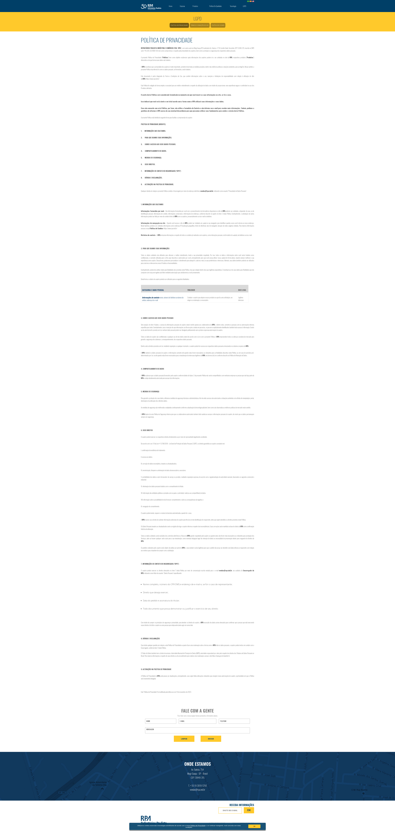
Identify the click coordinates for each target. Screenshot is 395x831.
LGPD (244, 6)
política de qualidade (215, 6)
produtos (195, 6)
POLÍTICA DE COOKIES (218, 25)
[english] (253, 1)
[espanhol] (251, 1)
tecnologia (233, 6)
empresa (182, 6)
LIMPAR (184, 739)
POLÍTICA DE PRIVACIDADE (179, 25)
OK (249, 810)
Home (170, 6)
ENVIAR (211, 739)
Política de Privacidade (198, 825)
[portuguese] (248, 1)
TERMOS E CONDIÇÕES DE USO (200, 25)
